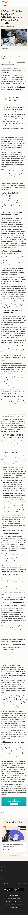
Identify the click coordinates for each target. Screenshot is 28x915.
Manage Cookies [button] (14, 907)
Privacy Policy (18, 901)
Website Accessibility (17, 904)
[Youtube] (11, 884)
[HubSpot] (14, 896)
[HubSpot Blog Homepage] (4, 2)
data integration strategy (13, 205)
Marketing (5, 5)
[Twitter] (15, 884)
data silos (4, 270)
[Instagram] (7, 884)
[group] (14, 838)
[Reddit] (22, 884)
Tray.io (22, 700)
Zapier (18, 700)
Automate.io (4, 702)
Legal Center (9, 901)
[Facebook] (4, 884)
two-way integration (11, 393)
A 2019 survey (11, 158)
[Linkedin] (18, 884)
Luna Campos (11, 26)
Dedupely (17, 469)
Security (8, 904)
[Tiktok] (26, 884)
